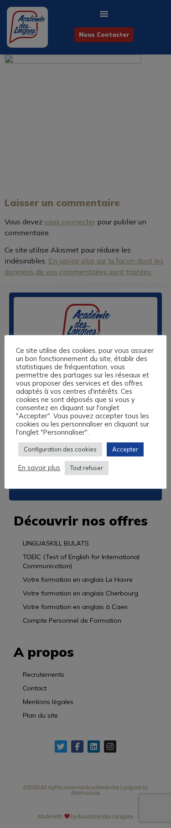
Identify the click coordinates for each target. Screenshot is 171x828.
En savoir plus (39, 468)
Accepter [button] (125, 449)
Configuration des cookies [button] (60, 449)
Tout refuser (86, 467)
